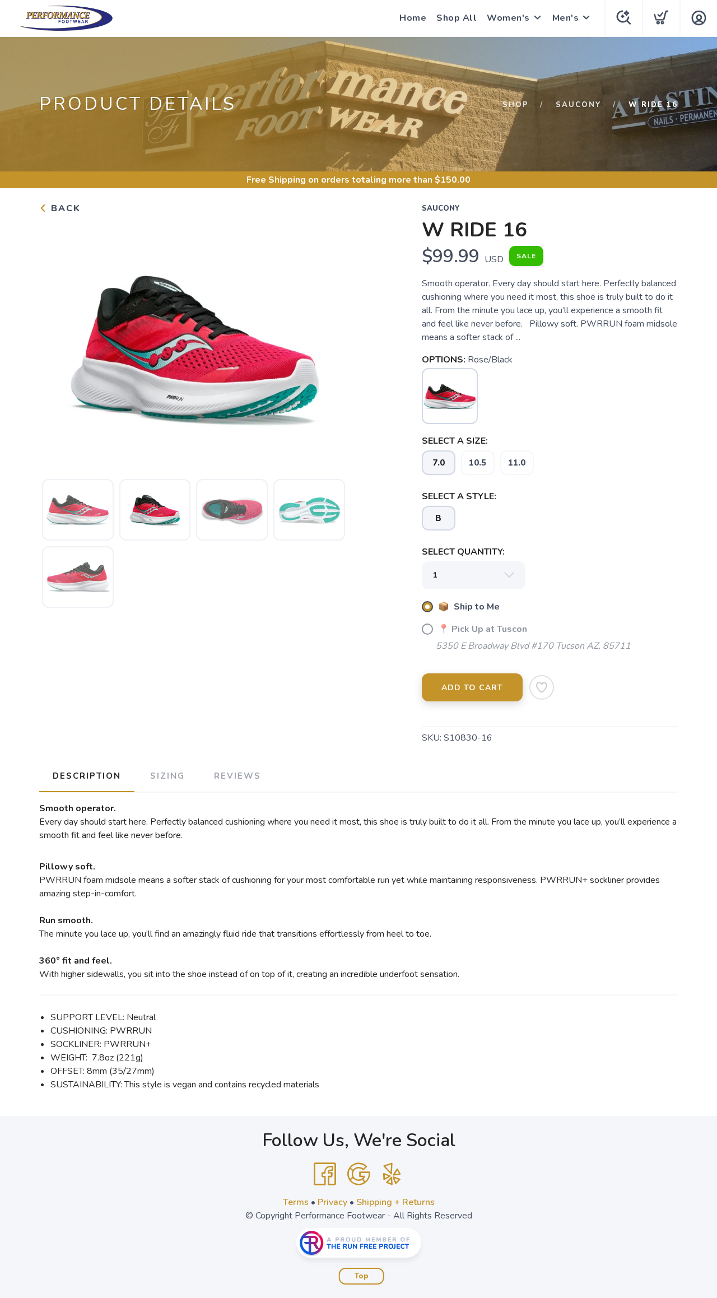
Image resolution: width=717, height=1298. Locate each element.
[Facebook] (325, 1174)
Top (362, 1276)
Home (412, 18)
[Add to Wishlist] (541, 687)
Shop (515, 105)
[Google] (358, 1174)
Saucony (579, 105)
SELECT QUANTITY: (463, 552)
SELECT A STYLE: (459, 496)
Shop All (456, 18)
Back (64, 208)
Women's (508, 18)
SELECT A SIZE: (455, 441)
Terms (296, 1202)
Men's (565, 18)
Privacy (332, 1202)
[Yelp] (392, 1174)
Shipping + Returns (395, 1202)
